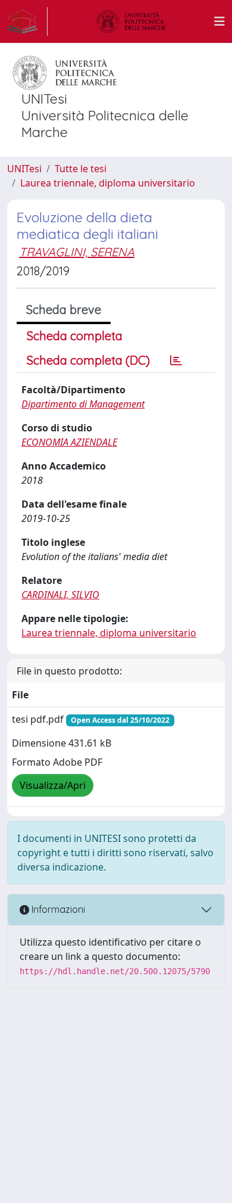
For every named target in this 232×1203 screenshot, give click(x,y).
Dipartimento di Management (83, 404)
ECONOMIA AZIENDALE (69, 442)
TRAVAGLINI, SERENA (76, 251)
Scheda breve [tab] (63, 309)
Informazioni (57, 909)
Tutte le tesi (80, 168)
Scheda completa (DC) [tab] (88, 360)
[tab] (176, 360)
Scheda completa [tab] (75, 335)
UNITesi (24, 168)
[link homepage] (27, 21)
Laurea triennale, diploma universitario (107, 182)
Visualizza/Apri (53, 785)
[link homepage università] (130, 21)
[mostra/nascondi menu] (219, 21)
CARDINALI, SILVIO (60, 594)
